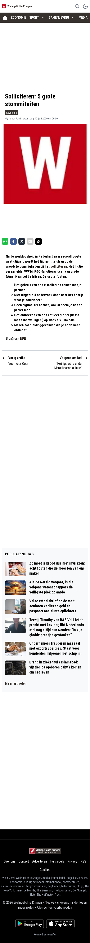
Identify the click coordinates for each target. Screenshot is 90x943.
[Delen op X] (21, 241)
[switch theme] (85, 6)
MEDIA (83, 17)
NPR (23, 339)
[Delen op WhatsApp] (5, 241)
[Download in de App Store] (60, 924)
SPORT (34, 17)
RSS (83, 861)
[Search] (77, 6)
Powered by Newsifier (45, 934)
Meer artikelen (15, 683)
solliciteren (58, 266)
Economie (11, 112)
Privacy (72, 861)
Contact (24, 861)
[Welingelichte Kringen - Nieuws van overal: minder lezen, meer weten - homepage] (17, 6)
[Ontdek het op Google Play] (29, 924)
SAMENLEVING (59, 17)
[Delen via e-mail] (30, 241)
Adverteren (39, 861)
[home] (5, 17)
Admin (19, 118)
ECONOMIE (18, 17)
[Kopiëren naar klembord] (38, 241)
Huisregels (57, 861)
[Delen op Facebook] (13, 241)
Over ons (9, 861)
